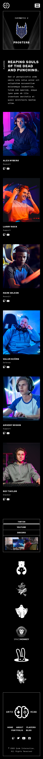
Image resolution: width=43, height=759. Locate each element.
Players (31, 727)
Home (10, 727)
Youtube (21, 527)
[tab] (21, 521)
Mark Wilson (11, 293)
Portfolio (17, 730)
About (19, 727)
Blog (29, 730)
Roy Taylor (10, 491)
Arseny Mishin (12, 425)
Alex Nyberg (11, 160)
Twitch (21, 522)
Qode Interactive (25, 748)
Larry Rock (10, 226)
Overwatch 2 (21, 18)
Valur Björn (11, 359)
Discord (21, 532)
